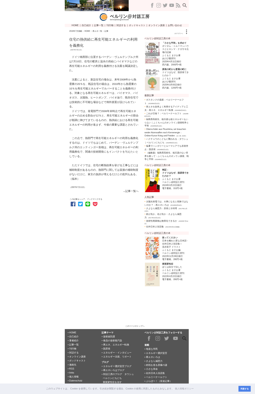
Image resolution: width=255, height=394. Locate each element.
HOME (87, 31)
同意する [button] (245, 389)
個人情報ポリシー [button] (184, 388)
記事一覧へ (132, 191)
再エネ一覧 (97, 31)
